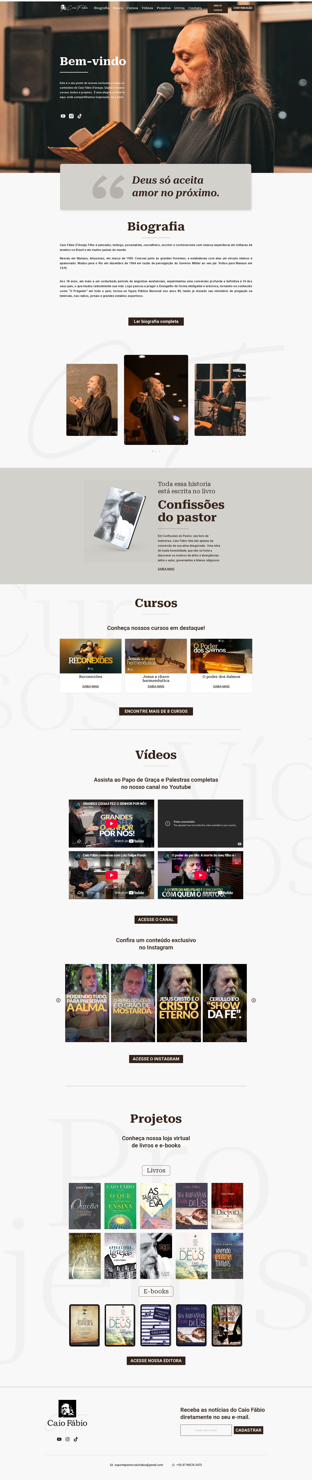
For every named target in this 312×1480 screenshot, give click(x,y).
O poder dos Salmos (221, 676)
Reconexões (90, 676)
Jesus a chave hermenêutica (156, 678)
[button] (152, 451)
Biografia (101, 8)
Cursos (132, 8)
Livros (179, 8)
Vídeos (147, 8)
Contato (195, 8)
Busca (118, 8)
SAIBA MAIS (166, 569)
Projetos (164, 8)
